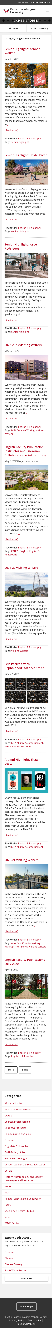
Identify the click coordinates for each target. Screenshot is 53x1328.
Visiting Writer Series (16, 946)
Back (25, 1069)
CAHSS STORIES (26, 20)
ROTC (8, 1204)
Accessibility (34, 1320)
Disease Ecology (13, 1264)
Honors (9, 1186)
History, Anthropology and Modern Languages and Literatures (24, 1178)
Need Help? (26, 1306)
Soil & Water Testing (16, 1270)
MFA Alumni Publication (18, 746)
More (11, 1069)
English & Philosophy (29, 138)
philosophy (27, 1056)
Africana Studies (13, 1103)
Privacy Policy (16, 1320)
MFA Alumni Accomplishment (27, 743)
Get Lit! (8, 1170)
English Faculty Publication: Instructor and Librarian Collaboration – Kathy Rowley (26, 451)
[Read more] (11, 130)
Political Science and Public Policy (23, 1198)
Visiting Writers (19, 650)
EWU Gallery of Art (15, 1152)
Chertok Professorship (17, 1121)
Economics (10, 1140)
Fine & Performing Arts (17, 1158)
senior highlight (20, 142)
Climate (9, 1258)
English (24, 551)
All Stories (13, 28)
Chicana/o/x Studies (15, 1127)
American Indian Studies (18, 1109)
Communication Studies (18, 1134)
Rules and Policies (25, 1324)
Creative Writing (31, 943)
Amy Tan (16, 943)
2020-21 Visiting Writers (21, 860)
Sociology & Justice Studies (19, 1211)
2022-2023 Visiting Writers (23, 345)
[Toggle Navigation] (47, 11)
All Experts (26, 1278)
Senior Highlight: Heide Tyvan (26, 155)
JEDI (7, 1192)
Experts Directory (39, 28)
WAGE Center (12, 1223)
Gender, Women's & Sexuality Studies (25, 1164)
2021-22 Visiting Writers (21, 568)
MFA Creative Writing (23, 430)
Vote (7, 1217)
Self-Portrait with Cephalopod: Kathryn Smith (24, 666)
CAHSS (15, 551)
